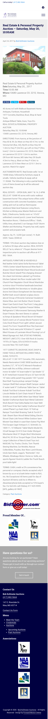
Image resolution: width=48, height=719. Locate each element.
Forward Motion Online (32, 713)
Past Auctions (16, 494)
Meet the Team (12, 620)
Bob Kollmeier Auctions (27, 710)
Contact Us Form (10, 610)
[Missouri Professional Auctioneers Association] (34, 524)
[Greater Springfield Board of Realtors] (13, 524)
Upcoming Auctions (17, 630)
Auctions (10, 625)
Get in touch (24, 575)
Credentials (11, 623)
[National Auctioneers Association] (13, 536)
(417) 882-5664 (19, 2)
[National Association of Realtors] (34, 536)
